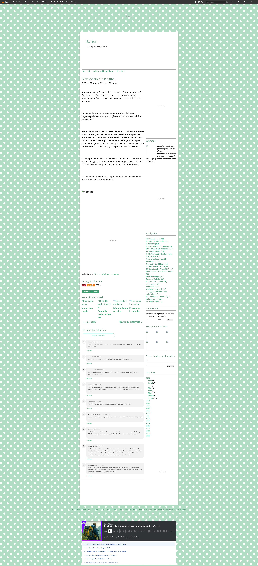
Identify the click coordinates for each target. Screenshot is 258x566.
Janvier (151, 398)
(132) (159, 254)
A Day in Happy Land (103, 71)
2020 (148, 408)
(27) (154, 277)
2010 (148, 433)
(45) (157, 266)
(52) (157, 264)
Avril (150, 391)
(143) (159, 249)
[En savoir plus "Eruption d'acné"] (171, 346)
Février (151, 396)
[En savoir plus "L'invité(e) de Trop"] (151, 346)
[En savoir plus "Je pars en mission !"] (171, 336)
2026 (148, 378)
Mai (149, 388)
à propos (134, 536)
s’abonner (111, 536)
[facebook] (195, 2)
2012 (148, 428)
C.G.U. (120, 509)
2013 (148, 426)
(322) (155, 239)
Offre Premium (148, 509)
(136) (155, 251)
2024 (148, 403)
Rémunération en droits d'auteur (133, 509)
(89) (153, 261)
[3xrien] (151, 150)
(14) (156, 289)
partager (122, 536)
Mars (150, 393)
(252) (157, 241)
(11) (158, 297)
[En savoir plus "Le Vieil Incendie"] (151, 336)
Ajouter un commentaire (98, 335)
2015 (148, 421)
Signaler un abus (112, 509)
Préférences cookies (180, 509)
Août (150, 381)
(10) (154, 302)
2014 (148, 423)
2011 (148, 431)
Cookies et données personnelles (163, 509)
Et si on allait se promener (106, 274)
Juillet (150, 383)
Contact (121, 71)
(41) (159, 269)
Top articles (95, 509)
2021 (148, 406)
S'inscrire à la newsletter (90, 291)
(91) (156, 259)
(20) (156, 282)
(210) (152, 244)
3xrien (91, 41)
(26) (155, 279)
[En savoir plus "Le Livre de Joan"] (161, 336)
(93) (153, 256)
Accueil (86, 71)
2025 (148, 401)
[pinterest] (202, 2)
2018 (148, 413)
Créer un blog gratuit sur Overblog (80, 509)
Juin (149, 386)
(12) (153, 294)
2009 (148, 436)
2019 (148, 411)
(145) (159, 246)
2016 (148, 418)
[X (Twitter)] (199, 2)
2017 (148, 416)
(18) (152, 284)
